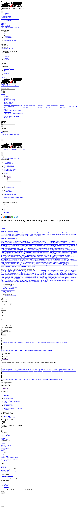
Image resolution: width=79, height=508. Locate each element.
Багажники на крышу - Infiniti (15, 260)
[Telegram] (17, 217)
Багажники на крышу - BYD (11, 244)
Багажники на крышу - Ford (27, 245)
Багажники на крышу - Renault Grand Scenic (56, 276)
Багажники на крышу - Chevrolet (46, 249)
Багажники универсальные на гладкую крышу (36, 239)
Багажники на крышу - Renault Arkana (43, 277)
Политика (3, 466)
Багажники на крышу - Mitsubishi (13, 249)
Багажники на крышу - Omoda (12, 265)
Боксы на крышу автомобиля (29, 232)
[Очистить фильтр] (2, 333)
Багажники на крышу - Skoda (16, 253)
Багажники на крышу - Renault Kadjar (17, 281)
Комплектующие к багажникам (9, 232)
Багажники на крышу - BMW (62, 245)
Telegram (6, 58)
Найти (2, 493)
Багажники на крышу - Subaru (33, 255)
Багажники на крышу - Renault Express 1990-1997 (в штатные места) (47, 279)
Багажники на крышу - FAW (28, 265)
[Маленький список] (1, 298)
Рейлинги (6, 397)
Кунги (5, 402)
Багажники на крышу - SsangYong (49, 255)
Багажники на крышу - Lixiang (27, 266)
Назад (9, 177)
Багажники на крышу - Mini (62, 252)
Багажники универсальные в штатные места (12, 239)
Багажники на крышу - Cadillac (46, 260)
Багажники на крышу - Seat (31, 251)
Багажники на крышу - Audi (29, 242)
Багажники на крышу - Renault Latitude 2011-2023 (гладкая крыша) (45, 280)
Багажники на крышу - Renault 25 (56, 274)
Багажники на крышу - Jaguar (32, 258)
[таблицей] (3, 297)
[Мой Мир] (6, 217)
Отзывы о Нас (4, 439)
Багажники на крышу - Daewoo (56, 241)
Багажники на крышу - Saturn (17, 255)
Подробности (4, 359)
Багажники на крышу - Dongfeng (49, 262)
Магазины (3, 467)
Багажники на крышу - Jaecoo (11, 266)
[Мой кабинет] (1, 138)
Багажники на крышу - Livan (43, 265)
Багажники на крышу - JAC (48, 252)
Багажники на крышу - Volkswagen (46, 242)
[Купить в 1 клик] (1, 339)
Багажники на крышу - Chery (62, 249)
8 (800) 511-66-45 (5, 26)
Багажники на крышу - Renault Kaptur (23, 277)
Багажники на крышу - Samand (60, 256)
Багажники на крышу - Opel (45, 251)
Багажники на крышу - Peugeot (61, 251)
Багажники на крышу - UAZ (44, 256)
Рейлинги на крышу (42, 232)
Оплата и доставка (5, 435)
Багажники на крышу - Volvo (32, 253)
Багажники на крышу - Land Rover (13, 256)
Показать (3, 334)
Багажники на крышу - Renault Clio (29, 270)
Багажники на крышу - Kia (32, 246)
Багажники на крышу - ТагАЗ (27, 244)
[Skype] (14, 217)
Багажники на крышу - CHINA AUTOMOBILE (16, 263)
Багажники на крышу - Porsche (16, 252)
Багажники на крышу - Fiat (62, 246)
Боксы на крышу (8, 399)
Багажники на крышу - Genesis (52, 263)
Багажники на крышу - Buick (62, 260)
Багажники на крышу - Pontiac (45, 259)
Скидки (3, 438)
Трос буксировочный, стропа (16, 235)
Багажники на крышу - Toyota (14, 242)
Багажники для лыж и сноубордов (57, 232)
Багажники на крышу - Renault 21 (62, 277)
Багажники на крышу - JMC (57, 244)
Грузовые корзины (8, 405)
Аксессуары (58, 234)
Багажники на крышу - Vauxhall (63, 253)
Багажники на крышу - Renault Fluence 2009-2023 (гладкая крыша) (50, 273)
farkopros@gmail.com (7, 48)
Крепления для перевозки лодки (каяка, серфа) (17, 234)
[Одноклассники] (4, 217)
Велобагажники (8, 404)
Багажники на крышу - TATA (36, 263)
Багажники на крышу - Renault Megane (43, 272)
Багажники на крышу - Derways (13, 259)
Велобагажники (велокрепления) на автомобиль (42, 234)
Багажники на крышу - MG (60, 259)
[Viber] (10, 217)
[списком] (2, 297)
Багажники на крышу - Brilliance (32, 252)
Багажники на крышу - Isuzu (42, 244)
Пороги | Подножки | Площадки (32, 235)
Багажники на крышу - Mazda (47, 246)
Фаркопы (19, 232)
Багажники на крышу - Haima (12, 245)
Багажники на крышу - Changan (32, 262)
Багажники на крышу (9, 398)
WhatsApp (6, 59)
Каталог (3, 443)
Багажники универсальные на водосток (37, 241)
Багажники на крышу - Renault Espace (38, 274)
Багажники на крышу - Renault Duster (10, 270)
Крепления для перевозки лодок (12, 406)
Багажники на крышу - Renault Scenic (23, 272)
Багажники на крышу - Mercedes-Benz (44, 245)
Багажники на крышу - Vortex (29, 256)
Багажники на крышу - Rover (16, 258)
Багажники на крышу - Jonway (16, 251)
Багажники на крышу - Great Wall (17, 248)
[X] (8, 217)
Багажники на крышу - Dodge (49, 248)
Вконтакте (6, 56)
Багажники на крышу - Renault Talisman (37, 281)
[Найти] (2, 12)
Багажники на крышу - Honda (33, 248)
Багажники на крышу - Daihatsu (48, 258)
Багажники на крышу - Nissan (30, 249)
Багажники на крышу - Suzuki (47, 253)
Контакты (3, 436)
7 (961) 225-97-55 (7, 416)
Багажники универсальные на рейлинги (16, 241)
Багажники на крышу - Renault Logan (23, 273)
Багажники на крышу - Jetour (58, 265)
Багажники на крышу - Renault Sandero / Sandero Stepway (54, 270)
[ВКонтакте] (1, 217)
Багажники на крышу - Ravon (16, 262)
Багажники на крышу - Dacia (30, 260)
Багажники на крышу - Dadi (29, 259)
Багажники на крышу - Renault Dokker (18, 280)
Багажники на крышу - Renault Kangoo (34, 276)
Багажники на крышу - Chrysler (17, 246)
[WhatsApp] (12, 217)
